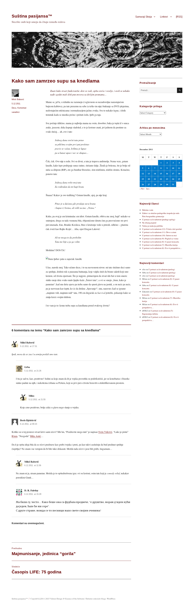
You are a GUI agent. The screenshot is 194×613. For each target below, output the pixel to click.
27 (149, 184)
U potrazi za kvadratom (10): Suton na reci (159, 235)
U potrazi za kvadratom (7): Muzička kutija (160, 245)
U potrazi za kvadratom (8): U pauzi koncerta (160, 241)
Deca (14, 108)
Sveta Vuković (105, 431)
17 (173, 173)
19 (143, 178)
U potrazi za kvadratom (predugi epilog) (158, 219)
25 (179, 178)
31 (173, 184)
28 (155, 184)
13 (149, 173)
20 (149, 178)
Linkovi (163, 16)
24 (173, 178)
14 (155, 173)
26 (143, 184)
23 (167, 178)
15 (161, 173)
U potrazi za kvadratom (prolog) (162, 269)
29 (161, 184)
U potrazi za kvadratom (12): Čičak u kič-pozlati (162, 229)
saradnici (16, 112)
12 (143, 173)
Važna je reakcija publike (152, 225)
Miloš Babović (18, 99)
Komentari (21, 108)
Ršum (14, 436)
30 (167, 184)
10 (173, 168)
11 (179, 168)
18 (179, 173)
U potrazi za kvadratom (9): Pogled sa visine (160, 238)
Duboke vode (147, 210)
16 (167, 173)
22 (161, 178)
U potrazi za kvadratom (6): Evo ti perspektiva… (162, 248)
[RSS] (179, 16)
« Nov (142, 188)
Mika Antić (35, 436)
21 (155, 178)
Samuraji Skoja (143, 16)
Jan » (148, 188)
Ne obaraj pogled (149, 222)
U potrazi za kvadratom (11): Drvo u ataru (159, 232)
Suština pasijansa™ (32, 16)
